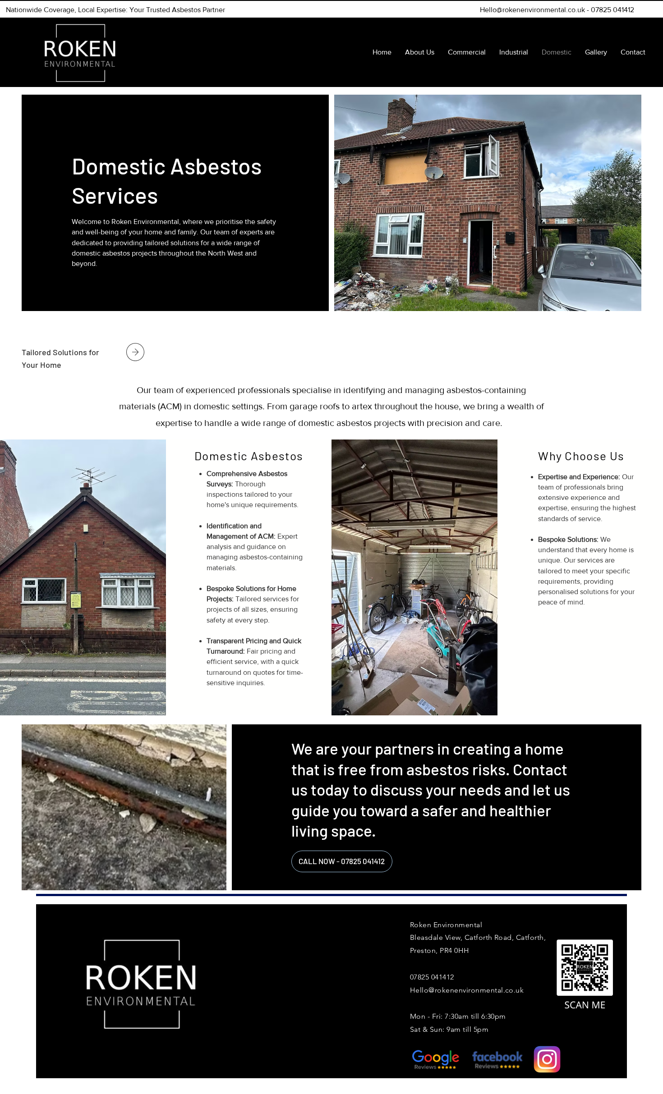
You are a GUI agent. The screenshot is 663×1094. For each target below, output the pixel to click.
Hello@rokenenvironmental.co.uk (532, 10)
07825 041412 (612, 10)
